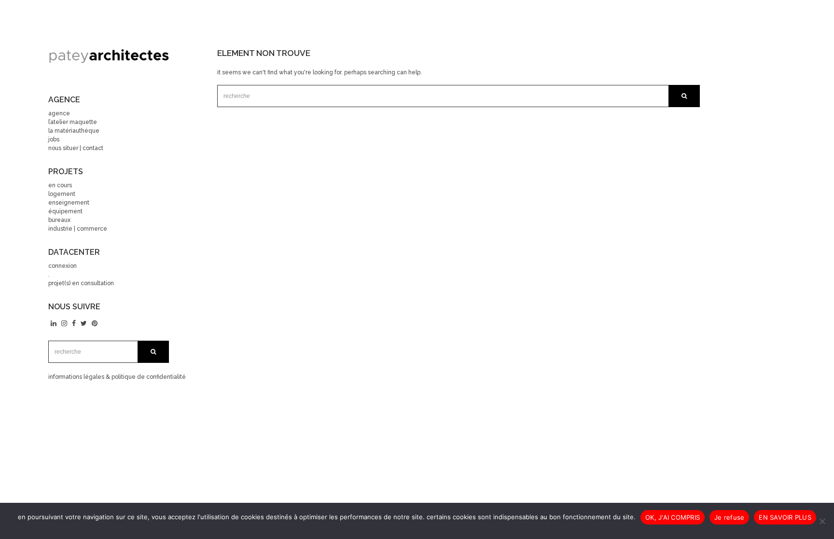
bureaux (59, 220)
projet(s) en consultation (81, 283)
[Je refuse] (822, 521)
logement (61, 194)
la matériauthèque (73, 130)
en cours (60, 185)
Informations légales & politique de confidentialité (117, 376)
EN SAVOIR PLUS (785, 517)
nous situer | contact (75, 148)
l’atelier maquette (72, 122)
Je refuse (729, 517)
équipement (65, 211)
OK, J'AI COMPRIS (672, 517)
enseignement (68, 202)
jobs (53, 139)
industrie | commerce (77, 228)
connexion (62, 266)
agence (59, 113)
